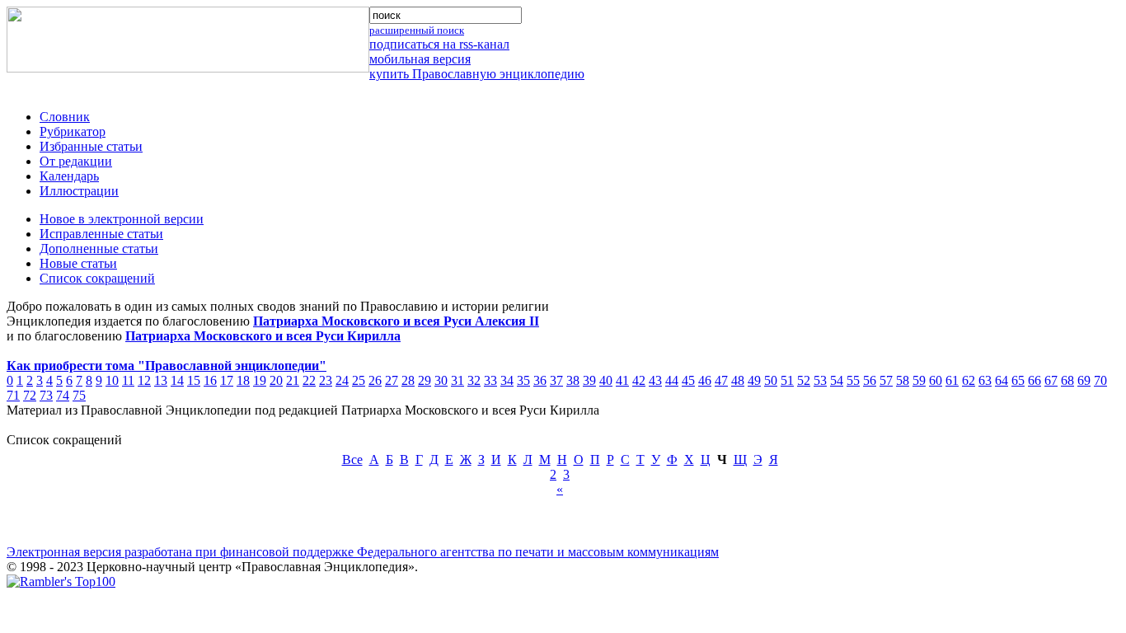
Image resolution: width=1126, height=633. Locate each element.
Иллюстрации (79, 191)
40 (605, 380)
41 (622, 380)
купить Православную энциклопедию (476, 74)
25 (358, 380)
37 (556, 380)
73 (46, 395)
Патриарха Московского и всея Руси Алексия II (396, 321)
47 (721, 380)
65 (1018, 380)
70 (1100, 380)
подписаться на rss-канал (439, 44)
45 (688, 380)
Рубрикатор (73, 131)
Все (352, 459)
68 (1067, 380)
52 (803, 380)
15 (193, 380)
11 (128, 380)
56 (869, 380)
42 (638, 380)
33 (490, 380)
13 (160, 380)
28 (408, 380)
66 (1034, 380)
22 (309, 380)
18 (243, 380)
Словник (65, 117)
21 (292, 380)
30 (441, 380)
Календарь (69, 176)
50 (770, 380)
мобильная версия (420, 59)
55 (853, 380)
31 (457, 380)
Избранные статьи (91, 146)
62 (968, 380)
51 (787, 380)
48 (737, 380)
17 (226, 380)
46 (704, 380)
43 (655, 380)
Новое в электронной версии (122, 219)
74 (62, 395)
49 (754, 380)
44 (671, 380)
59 (919, 380)
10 (112, 380)
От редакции (76, 161)
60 (935, 380)
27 (391, 380)
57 (886, 380)
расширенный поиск (416, 30)
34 (507, 380)
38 (572, 380)
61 (952, 380)
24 (342, 380)
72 (29, 395)
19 (259, 380)
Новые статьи (78, 263)
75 (79, 395)
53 (820, 380)
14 (177, 380)
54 (836, 380)
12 (144, 380)
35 (523, 380)
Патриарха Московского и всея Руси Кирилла (263, 336)
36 (540, 380)
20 (276, 380)
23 (325, 380)
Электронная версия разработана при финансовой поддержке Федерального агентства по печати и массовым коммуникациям (363, 552)
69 (1084, 380)
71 (13, 395)
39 (589, 380)
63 (985, 380)
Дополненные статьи (99, 248)
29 (424, 380)
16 (210, 380)
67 (1051, 380)
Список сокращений (97, 278)
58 (902, 380)
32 (474, 380)
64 (1001, 380)
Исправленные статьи (101, 234)
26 (375, 380)
